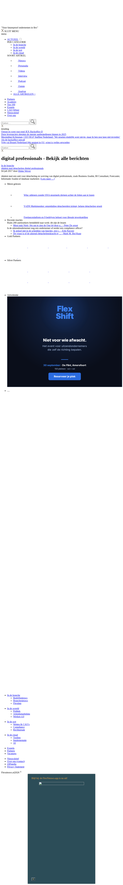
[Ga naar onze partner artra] (17, 281)
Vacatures (11, 753)
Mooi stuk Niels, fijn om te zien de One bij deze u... (45, 225)
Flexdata (17, 703)
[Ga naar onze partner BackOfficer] (58, 247)
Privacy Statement (15, 766)
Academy (11, 102)
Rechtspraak (19, 730)
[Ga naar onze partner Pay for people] (100, 281)
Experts (10, 107)
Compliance (19, 727)
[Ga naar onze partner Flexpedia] (98, 247)
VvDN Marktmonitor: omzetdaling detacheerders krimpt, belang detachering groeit (63, 206)
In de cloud (12, 735)
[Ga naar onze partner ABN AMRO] (59, 281)
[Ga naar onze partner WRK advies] (17, 292)
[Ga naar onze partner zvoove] (28, 257)
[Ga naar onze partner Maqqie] (100, 271)
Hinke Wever (24, 171)
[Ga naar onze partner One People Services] (77, 247)
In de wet (11, 721)
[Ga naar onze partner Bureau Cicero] (113, 247)
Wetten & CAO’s (21, 724)
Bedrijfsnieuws (20, 698)
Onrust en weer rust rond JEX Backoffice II (22, 131)
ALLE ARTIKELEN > (24, 94)
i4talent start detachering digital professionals (22, 168)
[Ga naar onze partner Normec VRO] (79, 271)
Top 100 (11, 104)
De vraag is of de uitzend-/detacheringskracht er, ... (47, 233)
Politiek (16, 711)
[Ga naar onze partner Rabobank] (38, 281)
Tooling (17, 737)
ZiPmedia (11, 764)
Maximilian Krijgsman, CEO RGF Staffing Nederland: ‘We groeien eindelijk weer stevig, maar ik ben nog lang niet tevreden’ (60, 137)
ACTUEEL (12, 39)
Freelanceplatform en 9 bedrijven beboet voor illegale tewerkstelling (56, 217)
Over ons (11, 115)
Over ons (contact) (16, 761)
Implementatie (20, 740)
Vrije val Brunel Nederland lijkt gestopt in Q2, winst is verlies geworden (35, 142)
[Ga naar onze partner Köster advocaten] (79, 281)
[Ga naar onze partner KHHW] (12, 257)
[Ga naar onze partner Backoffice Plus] (17, 247)
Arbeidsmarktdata (21, 714)
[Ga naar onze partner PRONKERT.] (59, 271)
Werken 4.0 (18, 716)
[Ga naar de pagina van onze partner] (27, 408)
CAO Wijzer (13, 110)
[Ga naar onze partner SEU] (38, 271)
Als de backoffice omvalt (13, 139)
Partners (11, 99)
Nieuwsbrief (13, 112)
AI (14, 743)
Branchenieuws (20, 700)
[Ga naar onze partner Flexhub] (17, 271)
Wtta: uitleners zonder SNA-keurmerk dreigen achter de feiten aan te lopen (59, 195)
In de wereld (13, 708)
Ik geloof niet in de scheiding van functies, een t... (43, 231)
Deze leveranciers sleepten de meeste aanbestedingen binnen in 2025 (33, 134)
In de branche (7, 165)
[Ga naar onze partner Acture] (38, 247)
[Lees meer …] (47, 179)
